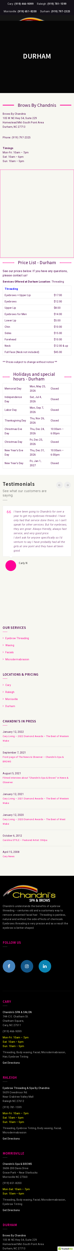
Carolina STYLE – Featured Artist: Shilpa (25, 840)
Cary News (9, 856)
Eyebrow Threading (17, 638)
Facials (9, 652)
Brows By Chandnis (14, 1235)
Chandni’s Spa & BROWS (17, 1163)
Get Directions (11, 1062)
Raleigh (10, 692)
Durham (10, 706)
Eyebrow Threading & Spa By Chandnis (26, 1088)
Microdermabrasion (17, 659)
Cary (8, 685)
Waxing (9, 645)
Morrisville (11, 699)
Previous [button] (59, 485)
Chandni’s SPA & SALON (17, 1012)
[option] (37, 538)
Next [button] (67, 485)
